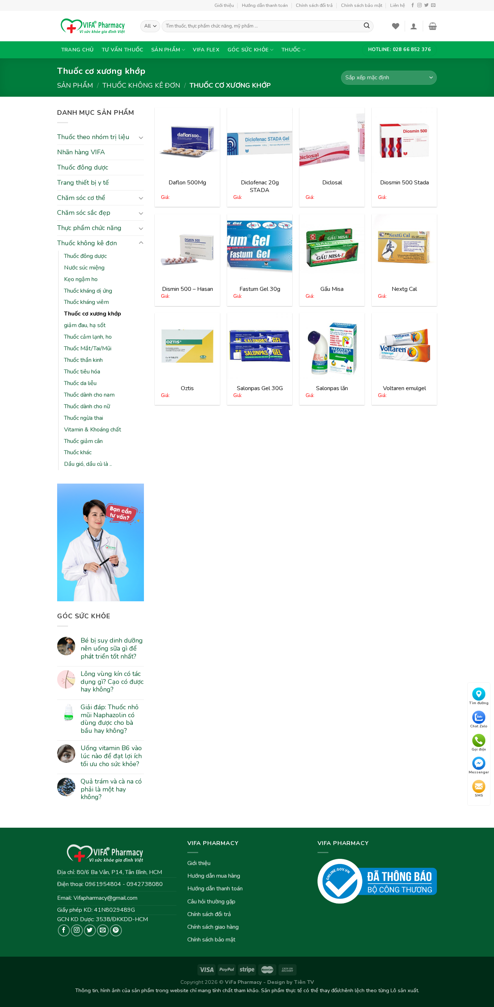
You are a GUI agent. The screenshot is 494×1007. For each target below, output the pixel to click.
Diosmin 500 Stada (404, 183)
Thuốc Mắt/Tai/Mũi (87, 348)
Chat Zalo (478, 726)
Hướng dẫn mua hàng (213, 876)
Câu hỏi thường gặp (211, 902)
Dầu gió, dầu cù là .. (88, 464)
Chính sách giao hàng (213, 927)
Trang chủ (77, 49)
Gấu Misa (332, 289)
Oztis (187, 388)
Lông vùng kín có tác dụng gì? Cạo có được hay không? (112, 682)
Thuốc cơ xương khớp (92, 314)
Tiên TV (304, 982)
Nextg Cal (404, 289)
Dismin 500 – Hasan (187, 289)
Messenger (479, 772)
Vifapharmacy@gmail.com (105, 898)
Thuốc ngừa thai (83, 418)
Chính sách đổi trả (314, 5)
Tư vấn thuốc (122, 49)
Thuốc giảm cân (83, 441)
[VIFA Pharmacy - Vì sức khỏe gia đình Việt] (93, 26)
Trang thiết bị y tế (83, 182)
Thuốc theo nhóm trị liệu (93, 137)
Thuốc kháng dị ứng (88, 291)
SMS (479, 795)
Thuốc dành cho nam (89, 395)
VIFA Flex (206, 49)
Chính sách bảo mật (361, 5)
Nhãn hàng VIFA (81, 152)
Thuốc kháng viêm (86, 302)
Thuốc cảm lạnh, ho (88, 337)
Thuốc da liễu (80, 383)
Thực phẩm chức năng (89, 227)
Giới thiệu (224, 5)
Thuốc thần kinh (83, 360)
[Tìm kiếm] (367, 26)
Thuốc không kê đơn (141, 85)
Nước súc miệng (84, 268)
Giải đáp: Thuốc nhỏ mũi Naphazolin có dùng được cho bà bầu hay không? (110, 719)
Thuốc (291, 49)
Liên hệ (397, 5)
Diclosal (332, 183)
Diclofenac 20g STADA (260, 186)
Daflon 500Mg (187, 183)
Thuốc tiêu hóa (82, 372)
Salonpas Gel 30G (260, 388)
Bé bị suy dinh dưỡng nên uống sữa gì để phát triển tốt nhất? (112, 648)
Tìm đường (479, 703)
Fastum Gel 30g (259, 289)
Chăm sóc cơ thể (81, 197)
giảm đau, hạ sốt (85, 325)
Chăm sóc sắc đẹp (83, 212)
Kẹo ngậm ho (81, 279)
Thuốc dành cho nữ (87, 406)
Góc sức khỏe (248, 49)
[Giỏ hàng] (433, 26)
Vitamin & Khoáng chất (92, 430)
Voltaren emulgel (404, 388)
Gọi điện (479, 749)
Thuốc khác (77, 452)
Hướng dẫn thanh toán (265, 5)
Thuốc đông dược (82, 167)
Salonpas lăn (332, 388)
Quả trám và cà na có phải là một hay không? (111, 789)
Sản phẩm (165, 49)
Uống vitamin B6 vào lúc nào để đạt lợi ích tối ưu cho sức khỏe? (111, 756)
